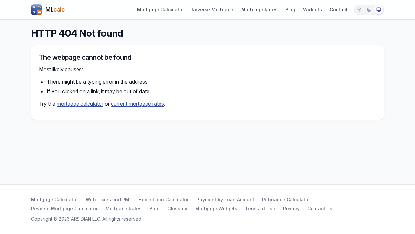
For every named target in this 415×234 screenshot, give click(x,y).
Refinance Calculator (286, 199)
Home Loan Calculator (163, 199)
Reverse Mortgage (212, 9)
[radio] (359, 9)
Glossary (177, 208)
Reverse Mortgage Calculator (64, 208)
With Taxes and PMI (108, 199)
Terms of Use (260, 208)
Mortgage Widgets (216, 208)
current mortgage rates (137, 103)
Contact (339, 9)
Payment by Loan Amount (225, 199)
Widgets (312, 9)
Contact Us (319, 208)
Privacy (291, 208)
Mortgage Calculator (160, 9)
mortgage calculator (80, 103)
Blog (290, 9)
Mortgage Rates (259, 9)
